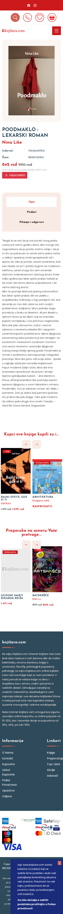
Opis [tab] (32, 202)
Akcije (51, 770)
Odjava (7, 796)
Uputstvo (8, 791)
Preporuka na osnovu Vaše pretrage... (31, 533)
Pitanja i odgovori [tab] (31, 222)
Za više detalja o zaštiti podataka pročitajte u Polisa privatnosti (36, 904)
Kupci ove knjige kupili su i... (31, 434)
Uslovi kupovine (8, 772)
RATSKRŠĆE (40, 595)
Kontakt (7, 758)
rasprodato (17, 175)
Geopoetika (36, 151)
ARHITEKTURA (42, 497)
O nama (7, 753)
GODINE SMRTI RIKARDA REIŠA (12, 597)
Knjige (51, 753)
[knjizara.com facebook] (28, 5)
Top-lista (53, 764)
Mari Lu (36, 599)
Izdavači (52, 776)
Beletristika (36, 157)
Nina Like (12, 142)
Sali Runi (6, 503)
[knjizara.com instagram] (35, 5)
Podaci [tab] (31, 212)
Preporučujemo (54, 758)
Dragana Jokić (41, 500)
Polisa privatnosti (9, 782)
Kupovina (8, 764)
